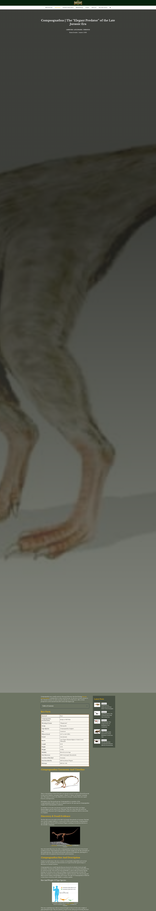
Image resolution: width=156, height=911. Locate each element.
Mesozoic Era (48, 7)
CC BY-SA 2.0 (69, 845)
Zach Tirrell (54, 845)
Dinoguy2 (72, 903)
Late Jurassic (78, 29)
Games (87, 7)
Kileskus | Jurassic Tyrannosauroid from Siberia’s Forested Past (107, 743)
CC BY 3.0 (68, 904)
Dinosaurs (57, 7)
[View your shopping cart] (110, 7)
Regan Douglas (73, 32)
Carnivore (69, 29)
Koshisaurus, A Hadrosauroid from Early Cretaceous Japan (107, 707)
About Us (94, 7)
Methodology (79, 7)
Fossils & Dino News (68, 7)
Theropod (86, 29)
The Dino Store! (103, 7)
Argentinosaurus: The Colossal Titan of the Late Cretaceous (106, 715)
